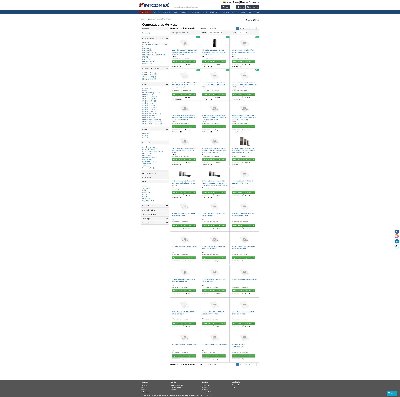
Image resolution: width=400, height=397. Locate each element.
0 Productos (255, 2)
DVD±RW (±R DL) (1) (149, 53)
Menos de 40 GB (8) (149, 79)
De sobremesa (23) (148, 147)
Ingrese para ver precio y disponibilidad (184, 61)
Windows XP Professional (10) (152, 124)
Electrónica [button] (185, 12)
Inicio (142, 19)
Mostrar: (203, 28)
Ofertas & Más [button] (146, 12)
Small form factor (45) (149, 162)
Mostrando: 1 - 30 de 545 (182, 28)
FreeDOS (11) (146, 88)
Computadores (150, 19)
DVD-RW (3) (146, 59)
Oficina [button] (204, 12)
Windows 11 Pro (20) (149, 109)
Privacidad (205, 390)
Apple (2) (145, 135)
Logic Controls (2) (148, 200)
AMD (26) (145, 133)
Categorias (144, 385)
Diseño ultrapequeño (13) (150, 149)
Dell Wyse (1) (146, 192)
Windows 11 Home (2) (149, 105)
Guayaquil (235, 385)
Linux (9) (145, 91)
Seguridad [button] (225, 12)
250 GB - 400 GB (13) (149, 75)
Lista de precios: (176, 32)
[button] (227, 2)
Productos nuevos (146, 392)
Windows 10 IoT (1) (148, 99)
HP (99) (144, 194)
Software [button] (166, 12)
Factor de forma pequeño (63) (152, 151)
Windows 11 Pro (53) (149, 111)
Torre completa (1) (148, 168)
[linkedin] (397, 241)
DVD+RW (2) (146, 49)
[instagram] (397, 236)
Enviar (257, 20)
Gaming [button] (235, 12)
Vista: (234, 32)
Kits (142, 387)
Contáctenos (206, 385)
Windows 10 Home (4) (149, 97)
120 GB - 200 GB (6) (149, 73)
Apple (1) (145, 186)
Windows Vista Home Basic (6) (152, 122)
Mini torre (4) (146, 155)
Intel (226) (145, 138)
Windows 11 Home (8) (149, 107)
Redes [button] (176, 12)
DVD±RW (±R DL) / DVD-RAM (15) (154, 55)
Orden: (204, 32)
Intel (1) (144, 196)
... (252, 28)
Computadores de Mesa (163, 19)
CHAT (393, 393)
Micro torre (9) (147, 153)
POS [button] (249, 12)
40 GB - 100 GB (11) (149, 77)
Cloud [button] (243, 12)
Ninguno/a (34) (147, 63)
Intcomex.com (206, 387)
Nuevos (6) (146, 33)
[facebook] (397, 232)
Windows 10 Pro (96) (149, 101)
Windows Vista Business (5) (151, 120)
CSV (189, 32)
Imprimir (250, 20)
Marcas (256, 12)
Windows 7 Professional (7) (151, 113)
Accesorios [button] (214, 12)
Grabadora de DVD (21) (150, 61)
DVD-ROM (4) (147, 57)
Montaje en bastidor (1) (150, 157)
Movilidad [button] (195, 12)
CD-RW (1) (145, 42)
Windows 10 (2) (147, 95)
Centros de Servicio (177, 385)
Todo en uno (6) (147, 164)
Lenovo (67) (146, 198)
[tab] (155, 28)
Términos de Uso (207, 392)
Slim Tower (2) (147, 160)
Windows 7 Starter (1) (149, 116)
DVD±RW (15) (147, 51)
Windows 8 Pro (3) (148, 118)
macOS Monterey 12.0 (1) (151, 93)
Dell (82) (145, 190)
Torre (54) (145, 166)
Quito (234, 387)
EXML (184, 32)
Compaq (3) (146, 188)
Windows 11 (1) (147, 103)
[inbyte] (397, 246)
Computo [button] (157, 12)
